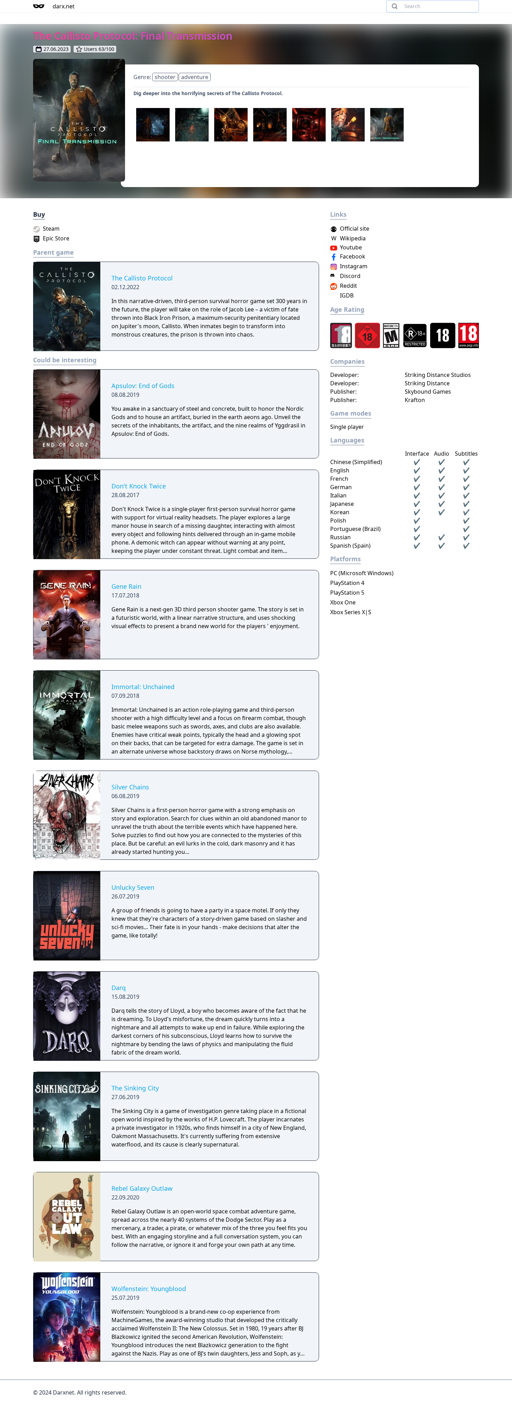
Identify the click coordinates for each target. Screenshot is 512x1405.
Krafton (415, 400)
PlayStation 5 (347, 592)
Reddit (348, 286)
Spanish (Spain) (350, 545)
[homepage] (38, 6)
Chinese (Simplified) (356, 462)
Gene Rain (126, 586)
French (339, 479)
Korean (339, 512)
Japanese (342, 504)
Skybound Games (428, 391)
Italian (338, 495)
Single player (347, 427)
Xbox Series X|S (350, 612)
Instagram (353, 266)
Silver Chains (130, 787)
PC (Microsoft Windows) (362, 573)
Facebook (352, 256)
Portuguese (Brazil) (355, 529)
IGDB (346, 295)
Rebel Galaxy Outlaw (141, 1188)
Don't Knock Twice (138, 486)
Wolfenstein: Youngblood (148, 1288)
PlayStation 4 (347, 583)
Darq (118, 987)
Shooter (165, 77)
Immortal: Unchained (142, 686)
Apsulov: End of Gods (142, 385)
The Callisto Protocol (142, 278)
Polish (338, 520)
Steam (50, 228)
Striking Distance (427, 383)
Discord (349, 276)
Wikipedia (348, 238)
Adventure (194, 77)
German (341, 487)
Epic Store (55, 238)
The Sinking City (135, 1088)
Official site (354, 228)
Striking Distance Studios (438, 375)
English (339, 470)
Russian (340, 537)
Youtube (350, 247)
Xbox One (343, 602)
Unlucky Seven (132, 887)
